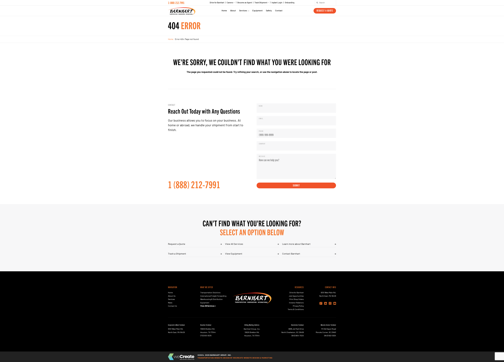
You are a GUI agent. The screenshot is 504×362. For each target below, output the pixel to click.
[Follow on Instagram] (330, 303)
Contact (278, 11)
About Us (171, 296)
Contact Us (172, 306)
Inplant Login (277, 3)
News (170, 303)
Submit (296, 185)
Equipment (257, 11)
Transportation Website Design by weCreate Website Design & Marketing (235, 358)
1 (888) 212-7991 (176, 2)
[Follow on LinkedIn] (325, 303)
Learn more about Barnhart (296, 244)
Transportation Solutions (210, 293)
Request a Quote (325, 10)
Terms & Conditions (296, 310)
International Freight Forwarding (213, 296)
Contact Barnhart (291, 254)
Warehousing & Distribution (211, 299)
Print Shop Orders (296, 299)
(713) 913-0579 (205, 336)
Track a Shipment (177, 254)
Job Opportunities (296, 296)
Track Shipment (260, 3)
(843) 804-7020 (298, 336)
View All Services (234, 244)
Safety (269, 11)
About (233, 11)
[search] (317, 3)
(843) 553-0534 (330, 336)
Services (243, 11)
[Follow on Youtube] (334, 303)
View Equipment (233, 254)
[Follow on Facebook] (321, 303)
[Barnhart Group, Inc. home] (181, 11)
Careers (230, 3)
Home (224, 11)
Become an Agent (244, 3)
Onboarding (289, 3)
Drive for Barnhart (217, 3)
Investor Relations (296, 303)
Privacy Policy (298, 306)
